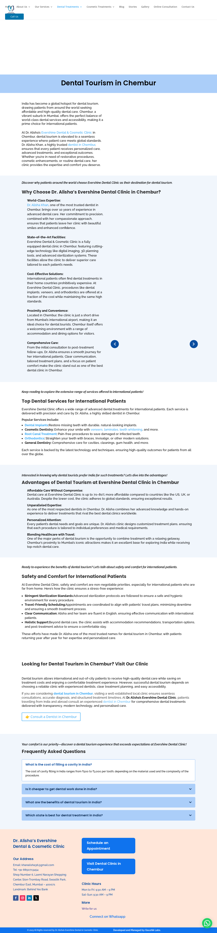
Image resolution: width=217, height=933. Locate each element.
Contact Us (188, 7)
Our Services (42, 7)
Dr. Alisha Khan (37, 205)
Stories (133, 7)
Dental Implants (36, 425)
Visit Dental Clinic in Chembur (104, 866)
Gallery (145, 7)
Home (8, 7)
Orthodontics (34, 438)
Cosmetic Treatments (99, 7)
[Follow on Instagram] (22, 898)
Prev (115, 344)
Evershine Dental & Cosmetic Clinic (66, 132)
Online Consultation (165, 7)
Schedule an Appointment (98, 845)
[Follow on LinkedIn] (29, 898)
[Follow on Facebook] (15, 898)
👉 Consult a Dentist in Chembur (51, 716)
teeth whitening (131, 429)
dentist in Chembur (81, 144)
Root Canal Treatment (41, 434)
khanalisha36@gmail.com (38, 865)
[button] (207, 923)
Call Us (14, 16)
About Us (21, 7)
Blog (121, 7)
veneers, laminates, (105, 429)
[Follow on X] (36, 898)
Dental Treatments (68, 7)
